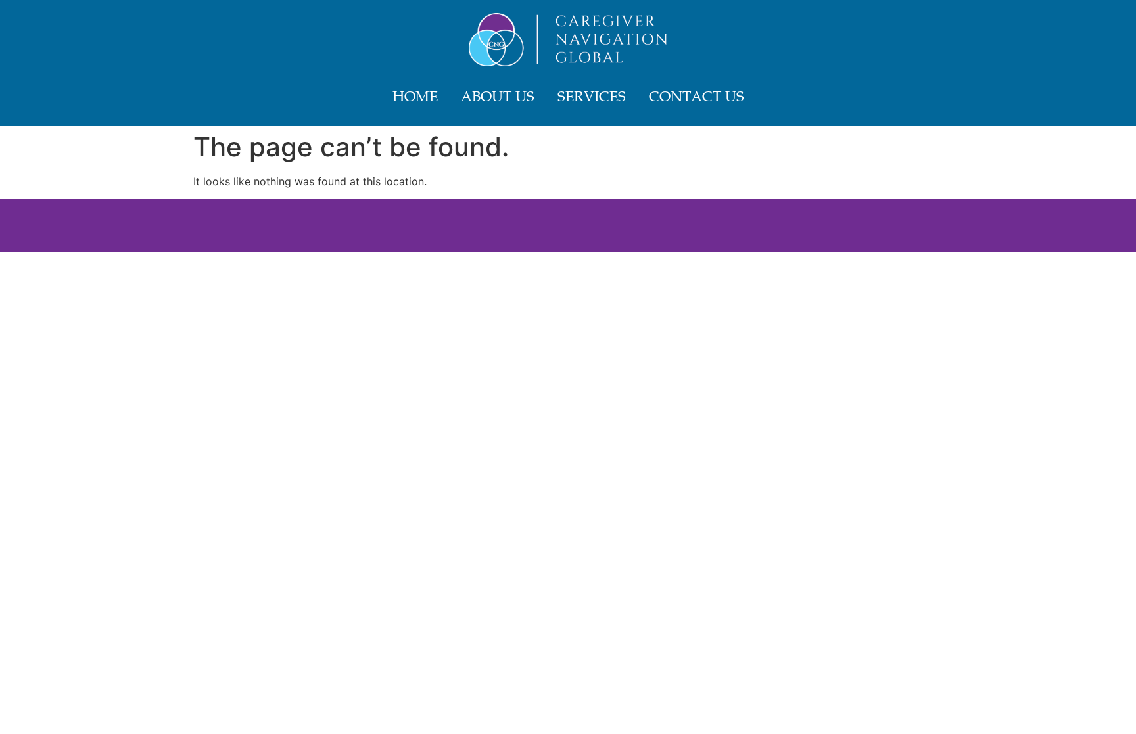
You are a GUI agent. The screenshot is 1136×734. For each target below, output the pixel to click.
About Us (497, 98)
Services (591, 98)
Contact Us (696, 98)
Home (415, 98)
